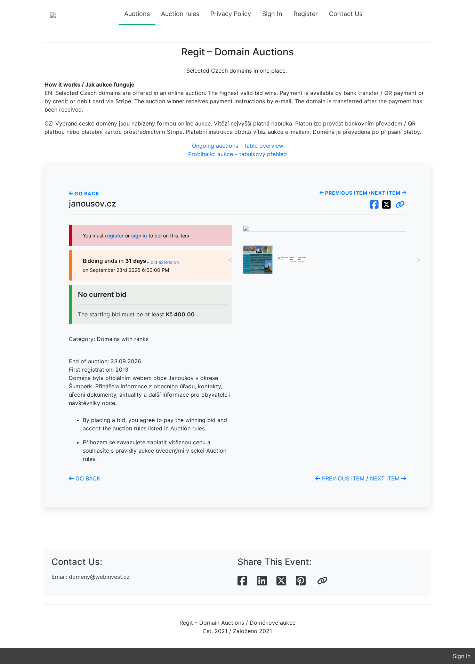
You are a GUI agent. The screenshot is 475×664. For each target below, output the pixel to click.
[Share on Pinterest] (301, 581)
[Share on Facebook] (242, 581)
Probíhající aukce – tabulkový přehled (237, 154)
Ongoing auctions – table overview (237, 145)
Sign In (272, 13)
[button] (400, 205)
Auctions (137, 13)
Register (305, 13)
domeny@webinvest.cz (99, 576)
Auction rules (180, 13)
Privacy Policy (230, 13)
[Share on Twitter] (281, 581)
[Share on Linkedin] (262, 581)
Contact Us (345, 13)
